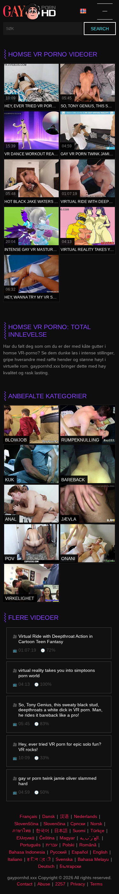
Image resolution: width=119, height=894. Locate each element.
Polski (68, 844)
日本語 (61, 830)
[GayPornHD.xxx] (29, 11)
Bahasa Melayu (93, 859)
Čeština (47, 837)
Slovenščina (26, 823)
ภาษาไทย (21, 830)
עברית (51, 844)
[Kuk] (31, 464)
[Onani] (87, 543)
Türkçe (97, 830)
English (100, 852)
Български (70, 866)
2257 (60, 883)
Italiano (15, 859)
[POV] (31, 543)
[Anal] (31, 504)
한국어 (42, 830)
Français (28, 816)
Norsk (96, 823)
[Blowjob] (31, 424)
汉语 (64, 816)
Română (87, 844)
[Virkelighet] (31, 583)
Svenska (64, 859)
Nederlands (85, 816)
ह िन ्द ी (38, 859)
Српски (77, 823)
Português (30, 844)
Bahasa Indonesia (27, 852)
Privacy (77, 883)
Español (80, 852)
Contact (24, 883)
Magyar (67, 837)
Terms (96, 883)
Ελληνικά (25, 837)
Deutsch (46, 866)
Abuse (43, 883)
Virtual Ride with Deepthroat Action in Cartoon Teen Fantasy (55, 639)
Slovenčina (54, 823)
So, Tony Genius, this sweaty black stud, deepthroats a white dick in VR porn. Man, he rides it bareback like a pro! (60, 710)
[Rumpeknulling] (87, 424)
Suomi (79, 830)
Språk (85, 11)
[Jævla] (87, 504)
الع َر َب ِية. (90, 837)
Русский (58, 852)
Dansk (48, 816)
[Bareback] (87, 464)
